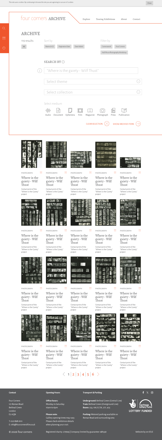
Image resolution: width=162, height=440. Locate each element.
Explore (86, 19)
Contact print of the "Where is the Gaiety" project (30, 191)
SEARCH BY (53, 62)
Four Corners (120, 46)
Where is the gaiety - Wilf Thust (29, 181)
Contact (136, 19)
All (24, 47)
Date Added (79, 46)
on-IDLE (149, 432)
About (124, 19)
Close (149, 3)
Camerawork (106, 46)
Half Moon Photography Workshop (114, 52)
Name (48, 46)
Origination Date (64, 46)
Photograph (27, 173)
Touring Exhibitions (105, 19)
